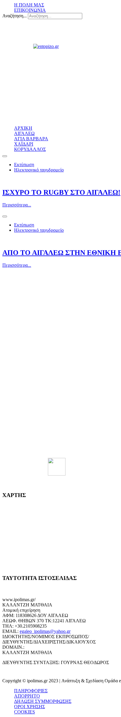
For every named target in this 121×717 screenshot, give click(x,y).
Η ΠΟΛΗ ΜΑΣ (29, 4)
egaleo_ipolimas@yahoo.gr (45, 631)
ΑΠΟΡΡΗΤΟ (27, 695)
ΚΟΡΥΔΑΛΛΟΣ (30, 149)
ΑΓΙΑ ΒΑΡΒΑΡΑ (31, 138)
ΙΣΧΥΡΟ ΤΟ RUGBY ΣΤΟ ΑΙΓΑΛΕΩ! (61, 192)
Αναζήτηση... (14, 15)
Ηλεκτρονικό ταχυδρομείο (39, 169)
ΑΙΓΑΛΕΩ (24, 133)
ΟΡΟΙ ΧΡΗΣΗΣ (29, 706)
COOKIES (24, 711)
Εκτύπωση (24, 164)
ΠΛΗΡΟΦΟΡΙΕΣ (31, 690)
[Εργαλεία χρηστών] (4, 156)
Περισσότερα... (16, 204)
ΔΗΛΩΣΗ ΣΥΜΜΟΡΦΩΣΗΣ (42, 701)
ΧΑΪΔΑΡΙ (23, 143)
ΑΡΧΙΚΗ (23, 128)
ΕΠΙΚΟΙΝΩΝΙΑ (30, 10)
